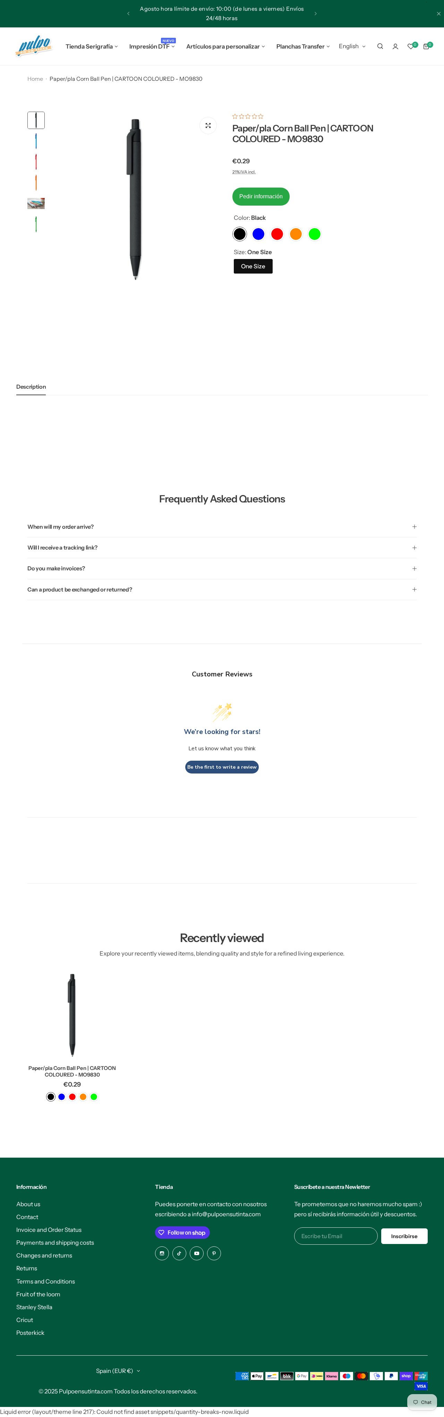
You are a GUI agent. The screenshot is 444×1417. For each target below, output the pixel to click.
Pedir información (261, 196)
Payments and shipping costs (55, 1242)
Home (35, 78)
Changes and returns (44, 1255)
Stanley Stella (34, 1307)
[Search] (380, 46)
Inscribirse (404, 1236)
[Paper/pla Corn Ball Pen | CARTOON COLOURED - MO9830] (72, 1015)
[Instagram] (162, 1253)
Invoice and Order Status (49, 1229)
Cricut (24, 1319)
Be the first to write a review (222, 767)
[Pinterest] (214, 1253)
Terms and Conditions (45, 1281)
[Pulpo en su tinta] (33, 46)
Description (31, 386)
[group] (135, 198)
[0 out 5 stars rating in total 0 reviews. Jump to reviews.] (249, 116)
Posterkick (30, 1332)
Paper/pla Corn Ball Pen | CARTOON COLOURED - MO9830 (72, 1071)
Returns (26, 1268)
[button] (128, 13)
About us (28, 1204)
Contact (27, 1216)
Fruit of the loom (38, 1294)
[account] (395, 46)
